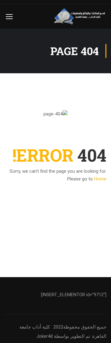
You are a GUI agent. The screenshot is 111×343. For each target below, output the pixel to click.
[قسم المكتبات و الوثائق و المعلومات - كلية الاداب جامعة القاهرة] (80, 16)
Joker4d (44, 336)
